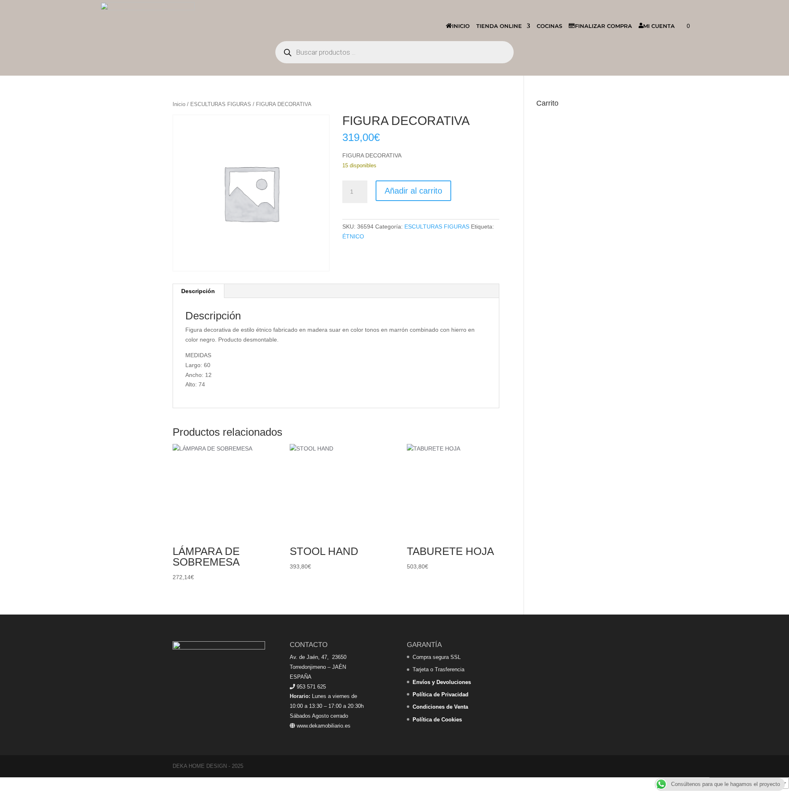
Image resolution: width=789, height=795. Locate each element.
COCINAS (549, 26)
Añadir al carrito (413, 190)
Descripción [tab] (198, 291)
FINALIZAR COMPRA (603, 26)
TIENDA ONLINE (499, 26)
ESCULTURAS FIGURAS (220, 104)
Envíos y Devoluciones (442, 682)
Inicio (179, 104)
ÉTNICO (353, 236)
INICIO (461, 26)
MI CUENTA (659, 26)
